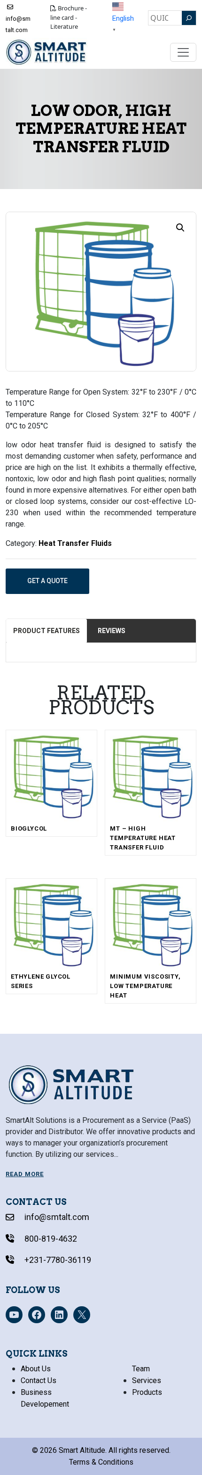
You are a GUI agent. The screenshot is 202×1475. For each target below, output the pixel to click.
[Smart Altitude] (47, 52)
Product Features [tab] (46, 630)
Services (146, 1380)
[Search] (189, 18)
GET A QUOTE (47, 581)
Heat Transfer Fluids (75, 543)
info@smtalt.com (18, 24)
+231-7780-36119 (57, 1260)
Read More (25, 1174)
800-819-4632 (50, 1239)
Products (147, 1392)
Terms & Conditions (101, 1462)
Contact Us (38, 1380)
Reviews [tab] (111, 630)
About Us (36, 1368)
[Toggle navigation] (183, 52)
